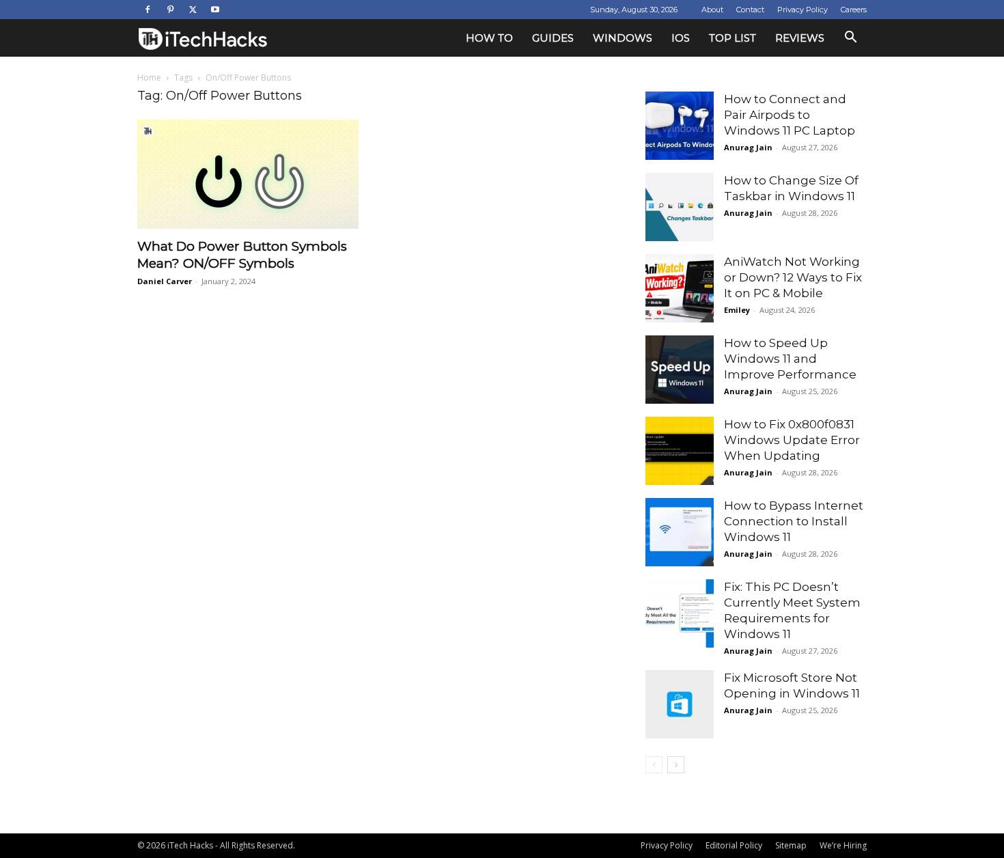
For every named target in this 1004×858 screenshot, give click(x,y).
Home (149, 77)
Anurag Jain (748, 147)
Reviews (799, 37)
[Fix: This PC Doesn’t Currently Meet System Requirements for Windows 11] (679, 613)
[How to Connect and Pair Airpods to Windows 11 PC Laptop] (679, 126)
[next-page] (675, 764)
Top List (732, 37)
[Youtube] (215, 9)
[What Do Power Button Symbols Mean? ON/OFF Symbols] (248, 174)
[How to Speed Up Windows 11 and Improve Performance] (679, 369)
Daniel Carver (164, 281)
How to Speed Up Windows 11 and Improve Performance (790, 358)
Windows (622, 37)
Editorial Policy (734, 845)
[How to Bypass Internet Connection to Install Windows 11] (679, 532)
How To (489, 37)
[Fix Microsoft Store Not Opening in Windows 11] (679, 704)
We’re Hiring (843, 845)
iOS (680, 37)
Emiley (737, 310)
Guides (553, 37)
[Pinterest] (170, 9)
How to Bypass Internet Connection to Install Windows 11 (793, 521)
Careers (854, 9)
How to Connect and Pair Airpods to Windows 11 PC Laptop (789, 114)
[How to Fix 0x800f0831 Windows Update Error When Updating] (679, 451)
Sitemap (791, 845)
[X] (192, 9)
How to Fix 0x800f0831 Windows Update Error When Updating (792, 439)
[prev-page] (654, 764)
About (712, 9)
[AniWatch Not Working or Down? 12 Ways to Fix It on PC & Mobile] (679, 288)
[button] (850, 38)
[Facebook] (147, 9)
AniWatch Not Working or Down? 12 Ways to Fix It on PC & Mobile (793, 277)
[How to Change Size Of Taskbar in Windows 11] (679, 207)
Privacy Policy (802, 9)
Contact (750, 9)
